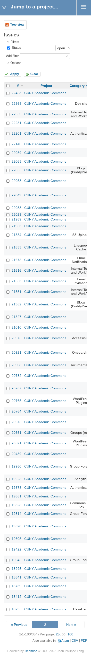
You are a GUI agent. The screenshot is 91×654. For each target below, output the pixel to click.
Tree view (17, 24)
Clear (34, 74)
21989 (16, 219)
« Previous (19, 624)
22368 (16, 103)
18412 (16, 597)
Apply (14, 74)
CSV (75, 640)
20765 (16, 401)
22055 (16, 170)
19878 (16, 487)
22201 (16, 133)
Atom (65, 640)
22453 (16, 93)
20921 (16, 352)
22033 (16, 208)
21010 (16, 327)
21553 (16, 281)
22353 (16, 114)
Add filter (12, 56)
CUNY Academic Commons (45, 93)
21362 (16, 304)
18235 (16, 609)
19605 (16, 539)
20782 (16, 376)
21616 (16, 270)
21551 (16, 292)
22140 (16, 144)
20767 (16, 388)
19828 (16, 505)
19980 (16, 466)
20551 (16, 432)
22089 (16, 153)
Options (15, 63)
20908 (16, 365)
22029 (16, 214)
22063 (16, 161)
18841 (16, 577)
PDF (84, 640)
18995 (16, 569)
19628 (16, 526)
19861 (16, 496)
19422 (16, 549)
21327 (16, 317)
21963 (16, 226)
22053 (16, 181)
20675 (16, 422)
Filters (14, 42)
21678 (16, 260)
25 (58, 634)
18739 (16, 586)
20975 (16, 338)
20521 (16, 443)
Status (16, 47)
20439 (16, 454)
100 (70, 634)
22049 (16, 195)
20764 (16, 411)
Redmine (31, 651)
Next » (71, 624)
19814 (16, 514)
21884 (16, 235)
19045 (16, 560)
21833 (16, 247)
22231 (16, 123)
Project (46, 86)
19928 (16, 479)
